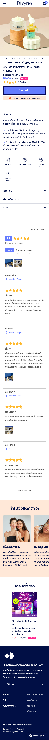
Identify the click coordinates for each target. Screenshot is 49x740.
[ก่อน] (7, 58)
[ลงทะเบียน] (42, 684)
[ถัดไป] (42, 58)
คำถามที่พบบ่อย (11, 199)
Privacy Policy (8, 729)
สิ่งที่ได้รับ (8, 114)
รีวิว (5, 700)
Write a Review (37, 229)
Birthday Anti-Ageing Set (24, 622)
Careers (31, 711)
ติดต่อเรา (31, 705)
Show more (23, 490)
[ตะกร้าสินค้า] (44, 3)
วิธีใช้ (5, 207)
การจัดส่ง (32, 700)
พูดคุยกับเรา (9, 705)
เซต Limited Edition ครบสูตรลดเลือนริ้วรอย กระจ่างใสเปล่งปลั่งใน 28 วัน (23, 631)
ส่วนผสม (7, 191)
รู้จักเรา (6, 694)
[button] (15, 82)
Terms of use (22, 729)
